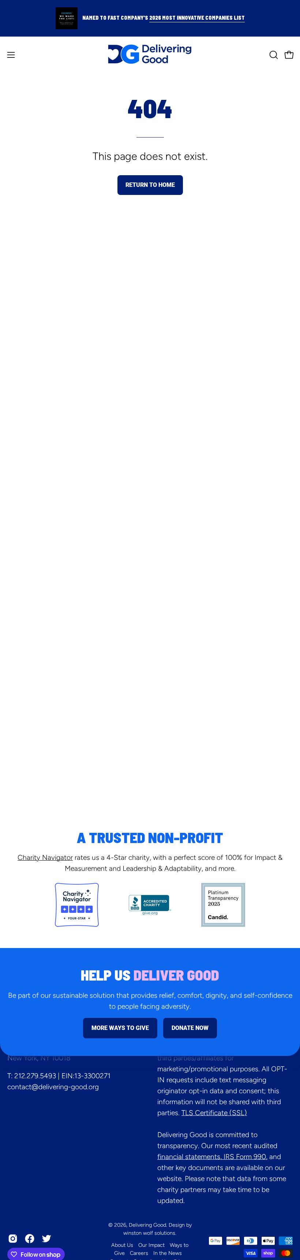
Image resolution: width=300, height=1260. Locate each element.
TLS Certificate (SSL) (214, 1112)
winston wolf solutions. (149, 1233)
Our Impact (151, 1244)
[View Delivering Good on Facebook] (29, 1238)
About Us (122, 1244)
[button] (273, 55)
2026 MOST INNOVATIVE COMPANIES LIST (197, 18)
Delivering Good (147, 1224)
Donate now (190, 1027)
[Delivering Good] (150, 54)
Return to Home (150, 184)
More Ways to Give (120, 1027)
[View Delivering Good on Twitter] (46, 1238)
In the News (167, 1253)
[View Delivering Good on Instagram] (12, 1238)
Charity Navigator (45, 857)
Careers (139, 1253)
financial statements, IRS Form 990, (212, 1156)
